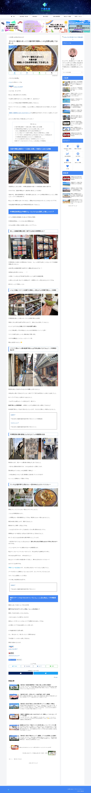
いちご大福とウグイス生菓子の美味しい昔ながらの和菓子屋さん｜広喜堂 (32, 132)
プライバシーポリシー (79, 789)
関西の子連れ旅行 (13, 659)
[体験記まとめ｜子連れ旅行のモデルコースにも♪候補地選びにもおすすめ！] (34, 26)
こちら (10, 82)
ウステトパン (14, 423)
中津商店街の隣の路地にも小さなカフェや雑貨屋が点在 (28, 136)
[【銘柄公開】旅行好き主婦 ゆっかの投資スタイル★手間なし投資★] (79, 26)
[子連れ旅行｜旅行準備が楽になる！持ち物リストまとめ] (12, 26)
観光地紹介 (20, 659)
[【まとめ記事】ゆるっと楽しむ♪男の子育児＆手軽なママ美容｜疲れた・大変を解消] (57, 26)
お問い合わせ (70, 789)
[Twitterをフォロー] (45, 673)
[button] (82, 72)
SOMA (12, 585)
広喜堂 (12, 414)
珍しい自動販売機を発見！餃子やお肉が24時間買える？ (28, 130)
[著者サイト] (20, 673)
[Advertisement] (28, 772)
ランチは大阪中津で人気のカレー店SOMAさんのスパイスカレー (30, 138)
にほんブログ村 (18, 86)
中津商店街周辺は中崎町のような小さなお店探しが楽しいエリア (29, 128)
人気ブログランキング (13, 655)
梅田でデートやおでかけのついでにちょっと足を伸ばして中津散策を (30, 140)
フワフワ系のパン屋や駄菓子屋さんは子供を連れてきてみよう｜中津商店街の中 (34, 134)
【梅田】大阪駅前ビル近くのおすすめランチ (19, 112)
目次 (31, 124)
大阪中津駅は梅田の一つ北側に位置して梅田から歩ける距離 (28, 126)
